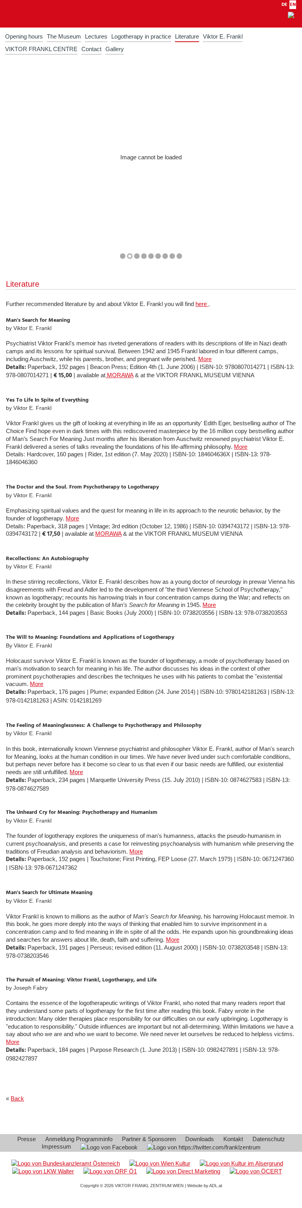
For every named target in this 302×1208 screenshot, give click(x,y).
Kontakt (233, 1139)
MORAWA (119, 375)
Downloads (199, 1139)
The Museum (64, 36)
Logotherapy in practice (141, 36)
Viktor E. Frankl (223, 36)
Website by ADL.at (204, 1185)
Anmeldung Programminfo (78, 1139)
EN (293, 5)
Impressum (56, 1146)
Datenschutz (268, 1139)
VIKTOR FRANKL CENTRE (41, 49)
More (205, 359)
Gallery (114, 49)
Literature (187, 36)
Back (17, 1098)
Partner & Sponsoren (149, 1139)
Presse (26, 1139)
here (201, 304)
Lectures (96, 36)
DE (284, 5)
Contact (91, 49)
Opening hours (24, 36)
